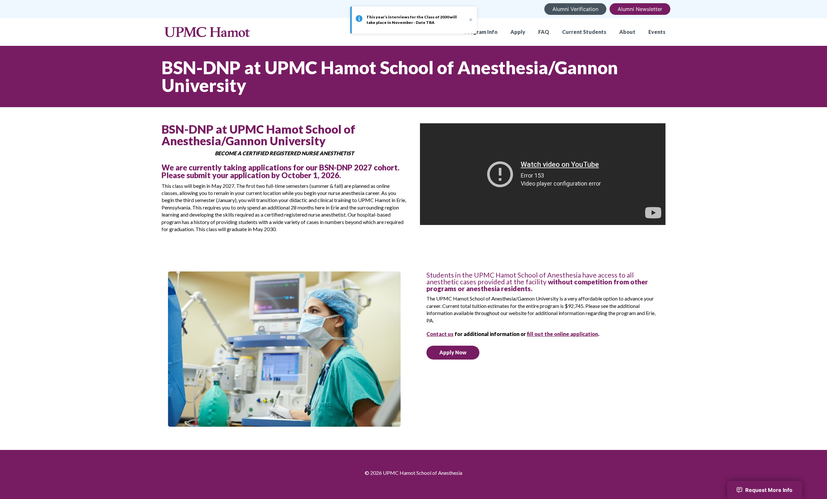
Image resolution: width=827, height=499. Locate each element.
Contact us (440, 334)
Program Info (481, 32)
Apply (517, 32)
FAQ (543, 32)
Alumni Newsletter (640, 9)
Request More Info (768, 490)
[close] (471, 19)
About (627, 32)
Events (656, 32)
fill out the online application (562, 334)
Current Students (584, 32)
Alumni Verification (575, 9)
